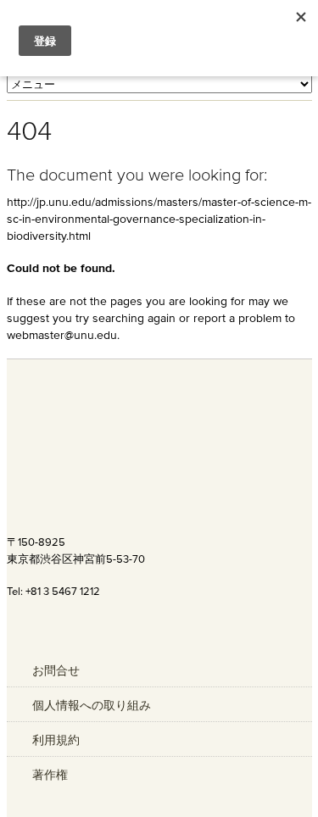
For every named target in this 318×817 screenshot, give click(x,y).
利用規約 (56, 739)
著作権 (50, 774)
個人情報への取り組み (91, 705)
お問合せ (56, 670)
